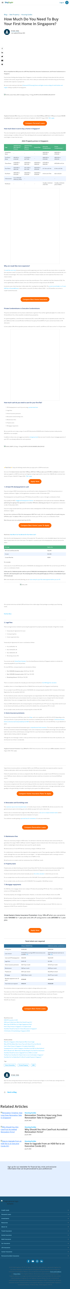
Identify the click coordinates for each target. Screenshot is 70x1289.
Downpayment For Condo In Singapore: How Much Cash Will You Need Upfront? (24, 1048)
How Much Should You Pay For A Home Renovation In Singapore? (20, 1028)
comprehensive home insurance (38, 727)
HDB (33, 1065)
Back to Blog (11, 1092)
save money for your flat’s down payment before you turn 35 (45, 579)
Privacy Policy (17, 1274)
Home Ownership (10, 1065)
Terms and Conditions (55, 1271)
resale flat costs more (10, 270)
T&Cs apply (51, 118)
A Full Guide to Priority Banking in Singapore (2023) (17, 1031)
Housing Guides (26, 15)
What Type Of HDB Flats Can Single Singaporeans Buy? (18, 1024)
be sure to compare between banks (49, 812)
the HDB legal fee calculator (49, 682)
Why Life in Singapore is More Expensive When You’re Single (19, 1042)
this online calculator (39, 874)
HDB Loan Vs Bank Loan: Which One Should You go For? (18, 1022)
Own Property (14, 15)
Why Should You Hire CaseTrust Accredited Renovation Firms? (46, 1130)
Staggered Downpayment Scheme (24, 500)
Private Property (23, 1065)
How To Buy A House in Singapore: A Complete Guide (17, 1026)
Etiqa (31, 717)
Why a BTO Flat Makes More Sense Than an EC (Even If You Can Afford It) (22, 1044)
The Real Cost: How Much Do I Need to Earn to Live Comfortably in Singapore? (23, 1055)
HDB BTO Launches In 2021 (11, 1020)
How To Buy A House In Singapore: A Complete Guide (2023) (19, 1046)
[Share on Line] (2, 64)
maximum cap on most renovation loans (16, 807)
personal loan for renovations (28, 818)
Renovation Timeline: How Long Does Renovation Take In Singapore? (43, 1116)
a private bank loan (33, 407)
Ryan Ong (15, 31)
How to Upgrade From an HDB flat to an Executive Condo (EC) (45, 1144)
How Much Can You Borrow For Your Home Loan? (23, 534)
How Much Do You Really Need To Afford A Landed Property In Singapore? (22, 1057)
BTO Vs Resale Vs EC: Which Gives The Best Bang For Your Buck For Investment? (24, 1050)
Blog (5, 15)
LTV (27, 954)
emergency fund (34, 437)
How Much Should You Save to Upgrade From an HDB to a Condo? (20, 1053)
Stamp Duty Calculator (20, 661)
